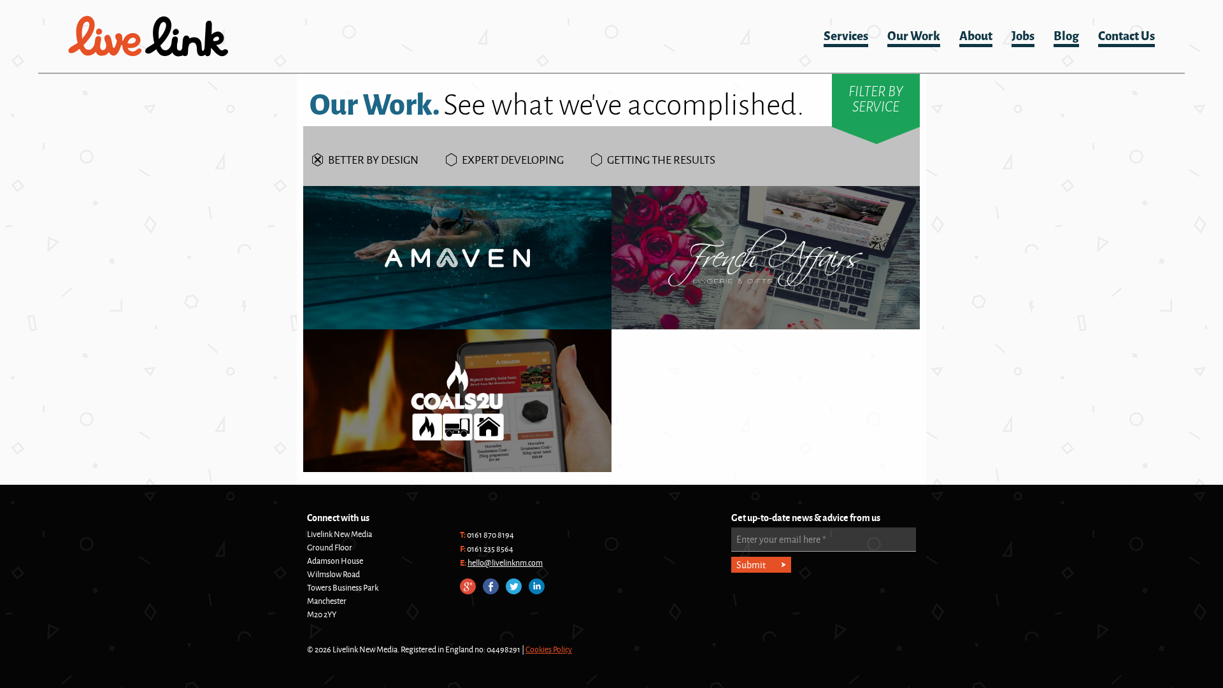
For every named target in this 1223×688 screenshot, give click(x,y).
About (975, 34)
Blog (1066, 34)
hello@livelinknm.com (505, 562)
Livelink (148, 36)
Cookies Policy (549, 649)
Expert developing (513, 159)
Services (846, 34)
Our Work (913, 34)
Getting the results (661, 159)
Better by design (373, 159)
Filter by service (875, 99)
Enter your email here (781, 539)
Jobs (1023, 34)
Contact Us (1126, 34)
